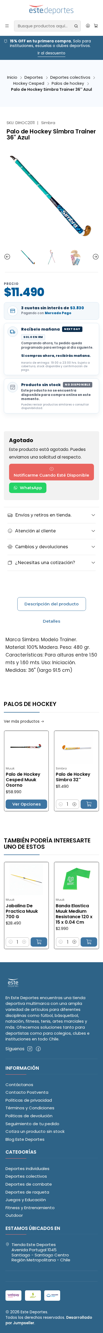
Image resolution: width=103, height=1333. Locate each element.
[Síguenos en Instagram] (30, 1049)
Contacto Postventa (26, 1092)
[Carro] (95, 26)
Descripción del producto (51, 603)
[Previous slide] (8, 257)
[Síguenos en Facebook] (38, 1049)
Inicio (12, 77)
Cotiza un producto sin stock (35, 1131)
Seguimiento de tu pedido (32, 1124)
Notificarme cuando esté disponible (51, 475)
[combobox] (47, 26)
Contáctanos (19, 1084)
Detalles (51, 621)
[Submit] (76, 26)
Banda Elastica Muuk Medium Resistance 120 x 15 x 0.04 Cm (60, 914)
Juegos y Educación (25, 1200)
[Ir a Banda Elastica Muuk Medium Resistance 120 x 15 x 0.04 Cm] (63, 878)
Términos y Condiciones (29, 1108)
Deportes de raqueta (27, 1192)
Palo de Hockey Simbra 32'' (58, 777)
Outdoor (14, 1215)
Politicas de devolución (28, 1116)
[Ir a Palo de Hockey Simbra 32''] (62, 747)
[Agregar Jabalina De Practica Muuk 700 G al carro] (25, 942)
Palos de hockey (68, 83)
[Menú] (7, 26)
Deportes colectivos (70, 77)
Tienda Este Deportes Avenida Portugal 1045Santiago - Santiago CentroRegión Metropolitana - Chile (41, 1252)
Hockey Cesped (28, 83)
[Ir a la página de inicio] (51, 9)
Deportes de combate (28, 1184)
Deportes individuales (27, 1168)
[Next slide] (95, 257)
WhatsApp (31, 487)
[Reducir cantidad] (46, 804)
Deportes (33, 77)
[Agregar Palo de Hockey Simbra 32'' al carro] (74, 804)
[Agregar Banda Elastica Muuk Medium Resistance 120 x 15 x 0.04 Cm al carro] (75, 942)
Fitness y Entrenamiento (30, 1208)
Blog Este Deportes (24, 1139)
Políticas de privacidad (28, 1100)
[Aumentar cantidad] (60, 804)
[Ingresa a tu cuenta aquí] (87, 26)
